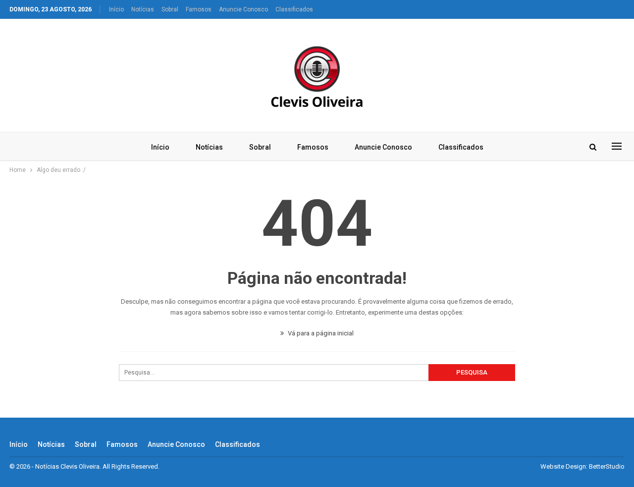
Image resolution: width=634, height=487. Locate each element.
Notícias (142, 9)
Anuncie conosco (243, 9)
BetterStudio (607, 466)
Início (116, 9)
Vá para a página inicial (320, 333)
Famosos (198, 9)
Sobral (169, 9)
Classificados (294, 9)
